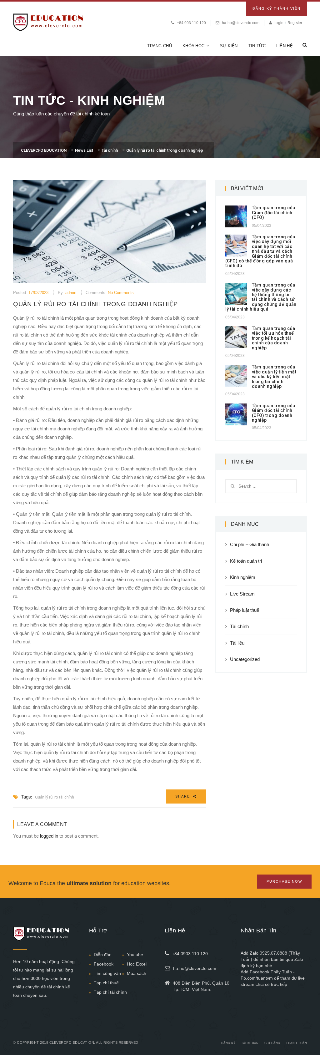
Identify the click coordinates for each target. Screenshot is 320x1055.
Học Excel (137, 963)
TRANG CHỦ (159, 45)
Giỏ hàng (272, 1043)
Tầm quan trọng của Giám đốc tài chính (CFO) (273, 212)
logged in (49, 836)
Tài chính (239, 626)
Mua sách (136, 973)
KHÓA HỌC (193, 45)
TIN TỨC (257, 45)
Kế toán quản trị (246, 561)
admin (70, 292)
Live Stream (242, 593)
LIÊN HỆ (284, 45)
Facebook (103, 963)
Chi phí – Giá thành (249, 544)
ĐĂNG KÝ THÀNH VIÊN (276, 8)
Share (183, 796)
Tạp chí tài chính (110, 992)
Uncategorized (245, 659)
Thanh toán (296, 1043)
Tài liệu (237, 643)
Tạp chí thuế (106, 982)
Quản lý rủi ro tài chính (54, 797)
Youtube (135, 954)
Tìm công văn (107, 973)
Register (295, 23)
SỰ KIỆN (229, 45)
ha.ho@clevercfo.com (240, 23)
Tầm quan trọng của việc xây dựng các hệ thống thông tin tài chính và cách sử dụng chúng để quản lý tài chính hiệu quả (261, 297)
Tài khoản (250, 1043)
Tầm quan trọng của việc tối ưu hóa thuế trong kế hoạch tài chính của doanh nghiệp (273, 338)
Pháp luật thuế (244, 610)
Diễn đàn (103, 954)
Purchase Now (284, 881)
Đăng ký (228, 1043)
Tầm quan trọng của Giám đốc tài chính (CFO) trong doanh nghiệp (273, 413)
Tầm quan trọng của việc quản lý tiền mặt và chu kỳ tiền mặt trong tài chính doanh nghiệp (274, 376)
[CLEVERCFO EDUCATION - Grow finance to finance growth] (48, 21)
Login (278, 23)
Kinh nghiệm (242, 577)
